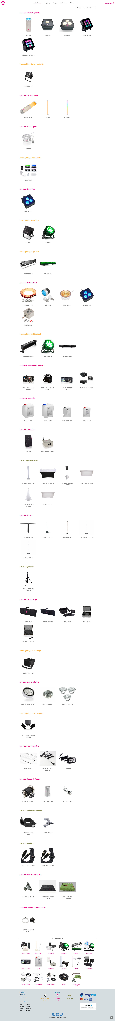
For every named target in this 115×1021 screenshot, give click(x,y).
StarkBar (47, 274)
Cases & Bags (89, 968)
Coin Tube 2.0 (48, 538)
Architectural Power (47, 769)
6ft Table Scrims (48, 505)
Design (55, 3)
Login (72, 3)
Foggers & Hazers (26, 968)
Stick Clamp (67, 801)
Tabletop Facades (47, 483)
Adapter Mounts (28, 801)
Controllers (51, 968)
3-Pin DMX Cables (48, 865)
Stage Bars (76, 953)
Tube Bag (28, 622)
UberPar (48, 243)
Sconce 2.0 (28, 325)
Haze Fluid (87, 420)
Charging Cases (28, 642)
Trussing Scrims (28, 483)
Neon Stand (28, 538)
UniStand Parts (28, 897)
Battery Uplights (26, 953)
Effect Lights (51, 953)
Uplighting (47, 3)
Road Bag (67, 622)
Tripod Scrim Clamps (28, 833)
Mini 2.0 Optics (47, 704)
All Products (36, 3)
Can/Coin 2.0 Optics (28, 704)
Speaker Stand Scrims (67, 484)
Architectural (63, 3)
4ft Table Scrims (87, 483)
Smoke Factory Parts (28, 930)
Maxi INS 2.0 (28, 211)
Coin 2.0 (28, 149)
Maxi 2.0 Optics (67, 704)
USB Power (28, 768)
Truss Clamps (48, 833)
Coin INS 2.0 (67, 305)
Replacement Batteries (67, 897)
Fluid (38, 968)
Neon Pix (67, 117)
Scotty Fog (28, 420)
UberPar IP (48, 356)
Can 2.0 (28, 35)
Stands (76, 968)
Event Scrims (64, 968)
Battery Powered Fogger (47, 388)
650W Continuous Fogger (28, 388)
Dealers (28, 1006)
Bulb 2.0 (48, 305)
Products (28, 1004)
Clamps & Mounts (51, 984)
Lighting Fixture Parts (48, 897)
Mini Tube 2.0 (67, 538)
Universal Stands (86, 538)
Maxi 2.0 (67, 35)
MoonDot (28, 180)
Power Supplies (38, 984)
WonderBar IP (28, 356)
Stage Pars (63, 953)
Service (21, 1008)
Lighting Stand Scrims (28, 505)
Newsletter (28, 1008)
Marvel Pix (87, 35)
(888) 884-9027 (24, 997)
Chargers (67, 768)
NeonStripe (28, 305)
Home (21, 1004)
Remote (28, 452)
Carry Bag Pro (28, 673)
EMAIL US (23, 994)
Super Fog (48, 420)
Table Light (28, 117)
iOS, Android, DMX (47, 452)
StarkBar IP (67, 356)
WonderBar (28, 274)
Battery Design (38, 953)
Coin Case (86, 622)
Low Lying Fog (67, 420)
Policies (21, 1010)
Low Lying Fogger (86, 388)
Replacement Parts (76, 985)
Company (22, 1006)
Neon (48, 117)
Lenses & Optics (26, 984)
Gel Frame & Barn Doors (28, 736)
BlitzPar (28, 243)
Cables (63, 984)
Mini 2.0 (47, 35)
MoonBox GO (28, 86)
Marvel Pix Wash (28, 55)
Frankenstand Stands (28, 589)
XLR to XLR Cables (28, 865)
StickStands (28, 557)
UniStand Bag (48, 622)
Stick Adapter (48, 801)
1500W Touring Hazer (67, 388)
